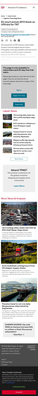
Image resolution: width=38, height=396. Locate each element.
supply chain (12, 16)
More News (19, 159)
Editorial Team (7, 362)
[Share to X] (11, 40)
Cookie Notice (10, 382)
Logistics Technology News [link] (9, 29)
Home (3, 16)
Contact (4, 365)
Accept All (19, 392)
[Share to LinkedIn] (19, 41)
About (4, 359)
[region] (19, 381)
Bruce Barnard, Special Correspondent (15, 35)
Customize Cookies (19, 386)
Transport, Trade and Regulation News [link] (12, 31)
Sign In (19, 90)
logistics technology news (12, 18)
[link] (19, 178)
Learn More (19, 186)
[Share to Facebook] (15, 41)
